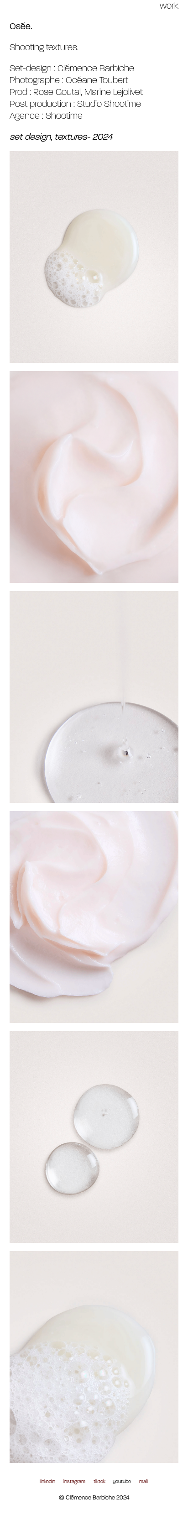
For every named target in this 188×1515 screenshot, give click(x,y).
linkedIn (47, 1481)
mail (143, 1481)
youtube (122, 1481)
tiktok (99, 1481)
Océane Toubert (97, 80)
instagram (74, 1481)
